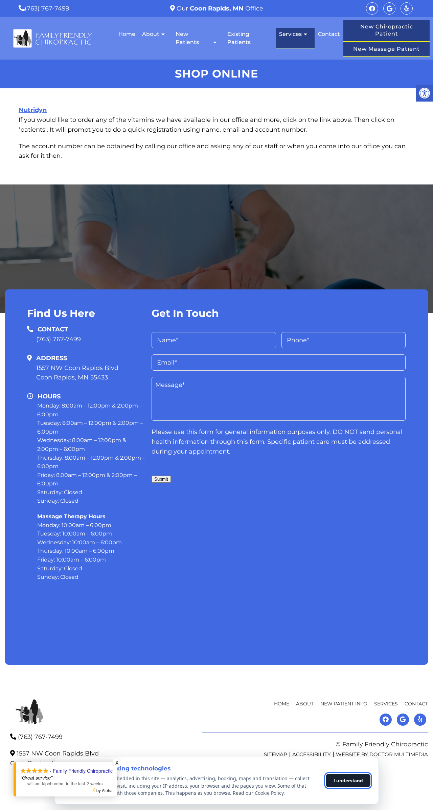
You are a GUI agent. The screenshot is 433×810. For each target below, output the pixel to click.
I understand (348, 780)
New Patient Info (343, 704)
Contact (329, 34)
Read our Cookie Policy (258, 793)
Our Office (219, 8)
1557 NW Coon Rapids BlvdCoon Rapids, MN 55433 (77, 372)
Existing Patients (239, 38)
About (150, 34)
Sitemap (275, 754)
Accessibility (311, 754)
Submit (161, 479)
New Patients (187, 38)
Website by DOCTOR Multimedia (382, 754)
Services (290, 34)
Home (126, 34)
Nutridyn (33, 110)
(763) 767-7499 (47, 8)
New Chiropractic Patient (386, 30)
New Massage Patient (386, 49)
